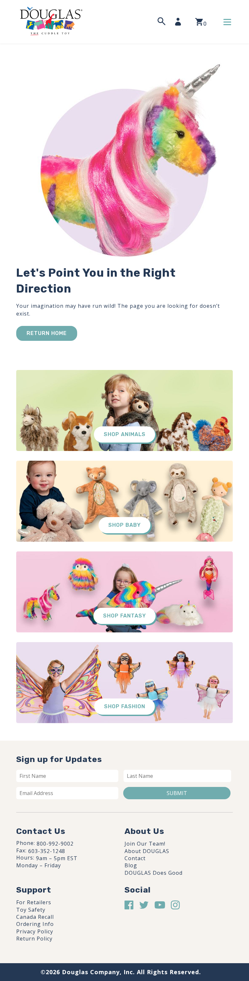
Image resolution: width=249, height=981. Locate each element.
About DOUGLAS (146, 851)
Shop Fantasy (124, 616)
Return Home (47, 333)
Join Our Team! (144, 843)
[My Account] (180, 22)
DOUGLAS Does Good (153, 872)
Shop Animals (125, 434)
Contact (135, 858)
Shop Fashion (124, 706)
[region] (84, 932)
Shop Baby (124, 525)
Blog (130, 865)
